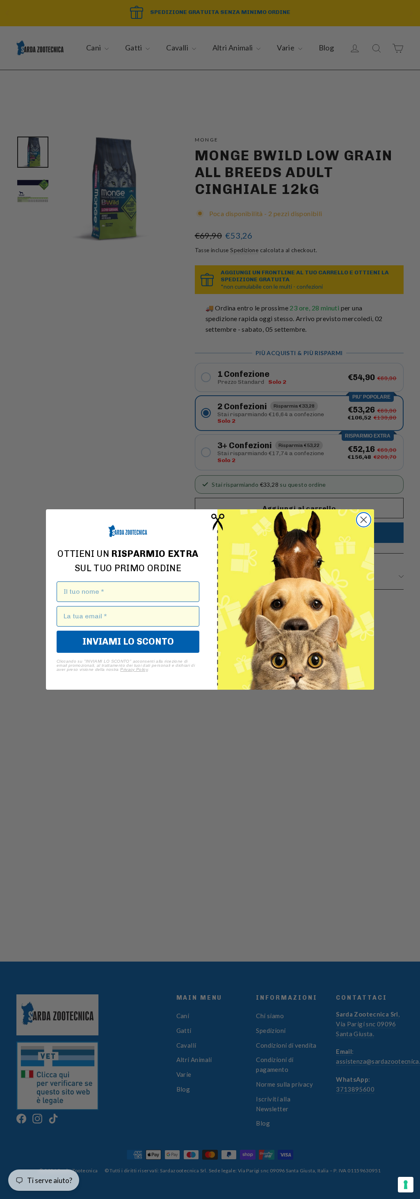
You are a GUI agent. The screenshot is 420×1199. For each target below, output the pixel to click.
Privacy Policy (134, 669)
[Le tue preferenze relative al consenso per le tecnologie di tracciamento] (405, 1184)
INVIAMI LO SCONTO (128, 641)
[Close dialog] (363, 520)
